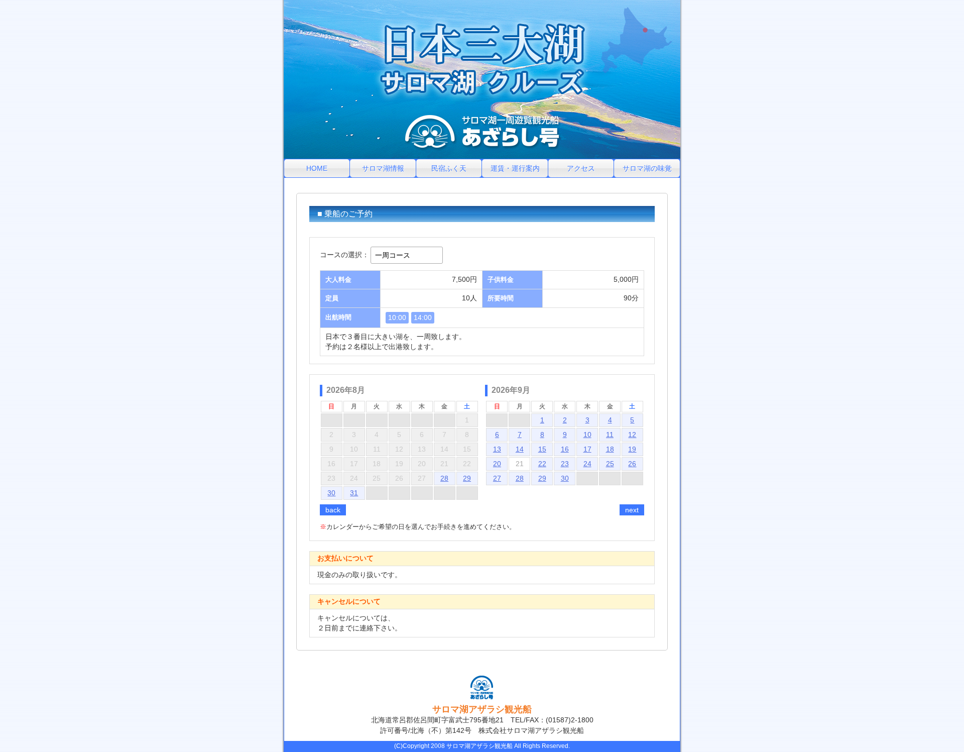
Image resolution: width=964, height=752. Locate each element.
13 (497, 449)
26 (632, 464)
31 (354, 493)
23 (565, 464)
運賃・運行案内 (515, 168)
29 (467, 478)
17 (587, 449)
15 (542, 449)
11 (610, 435)
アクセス (581, 168)
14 (520, 449)
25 (610, 464)
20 (497, 464)
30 (331, 493)
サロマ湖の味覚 (647, 168)
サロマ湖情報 (383, 168)
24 (587, 464)
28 (444, 478)
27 (497, 478)
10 (587, 435)
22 (542, 464)
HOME (316, 168)
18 (610, 449)
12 (632, 435)
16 (565, 449)
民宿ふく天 (448, 168)
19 (632, 449)
